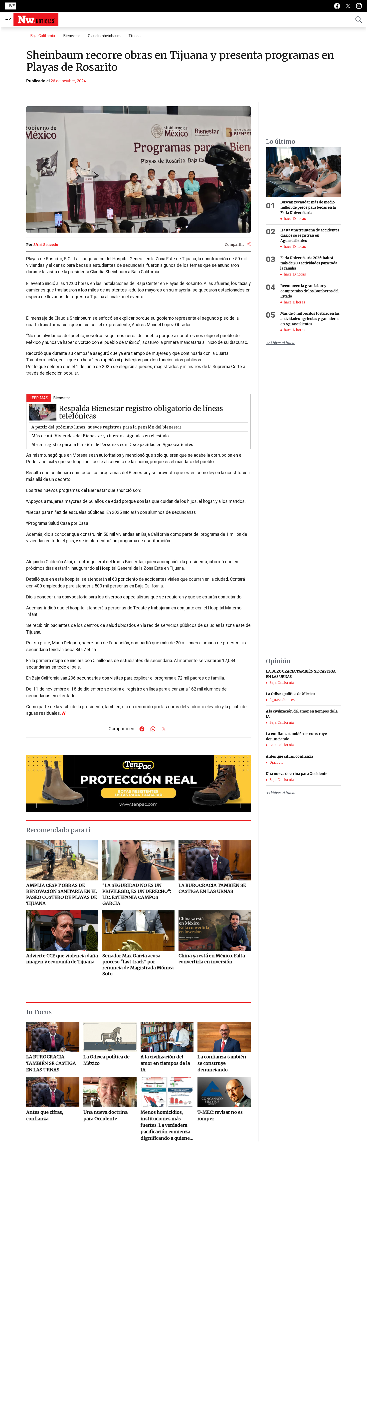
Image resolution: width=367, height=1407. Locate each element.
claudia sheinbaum (104, 35)
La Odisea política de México (106, 1060)
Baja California (42, 35)
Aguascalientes (282, 700)
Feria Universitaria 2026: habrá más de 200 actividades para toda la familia (308, 263)
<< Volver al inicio (280, 343)
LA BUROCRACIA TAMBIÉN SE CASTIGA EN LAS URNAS (51, 1063)
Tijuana (135, 35)
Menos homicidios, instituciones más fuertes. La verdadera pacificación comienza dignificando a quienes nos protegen (166, 1125)
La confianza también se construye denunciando (221, 1063)
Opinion (276, 762)
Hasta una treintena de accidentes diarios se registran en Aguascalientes (309, 235)
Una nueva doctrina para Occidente (105, 1115)
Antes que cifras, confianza (44, 1115)
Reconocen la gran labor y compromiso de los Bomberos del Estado (309, 290)
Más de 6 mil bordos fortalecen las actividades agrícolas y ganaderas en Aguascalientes (310, 318)
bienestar (71, 35)
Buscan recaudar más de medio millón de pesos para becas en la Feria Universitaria (308, 207)
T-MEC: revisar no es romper (220, 1115)
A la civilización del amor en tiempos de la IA (165, 1063)
